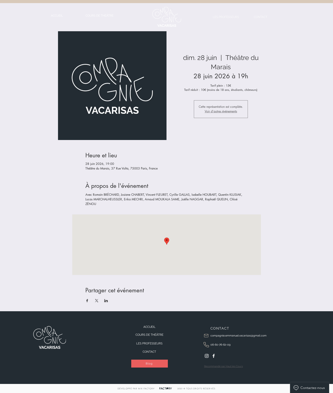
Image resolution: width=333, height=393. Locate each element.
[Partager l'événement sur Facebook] (87, 300)
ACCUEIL (149, 327)
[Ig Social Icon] (206, 355)
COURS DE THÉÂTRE (149, 334)
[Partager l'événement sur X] (96, 300)
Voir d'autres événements (221, 111)
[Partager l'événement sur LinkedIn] (106, 300)
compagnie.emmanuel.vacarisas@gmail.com (238, 335)
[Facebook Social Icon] (213, 355)
